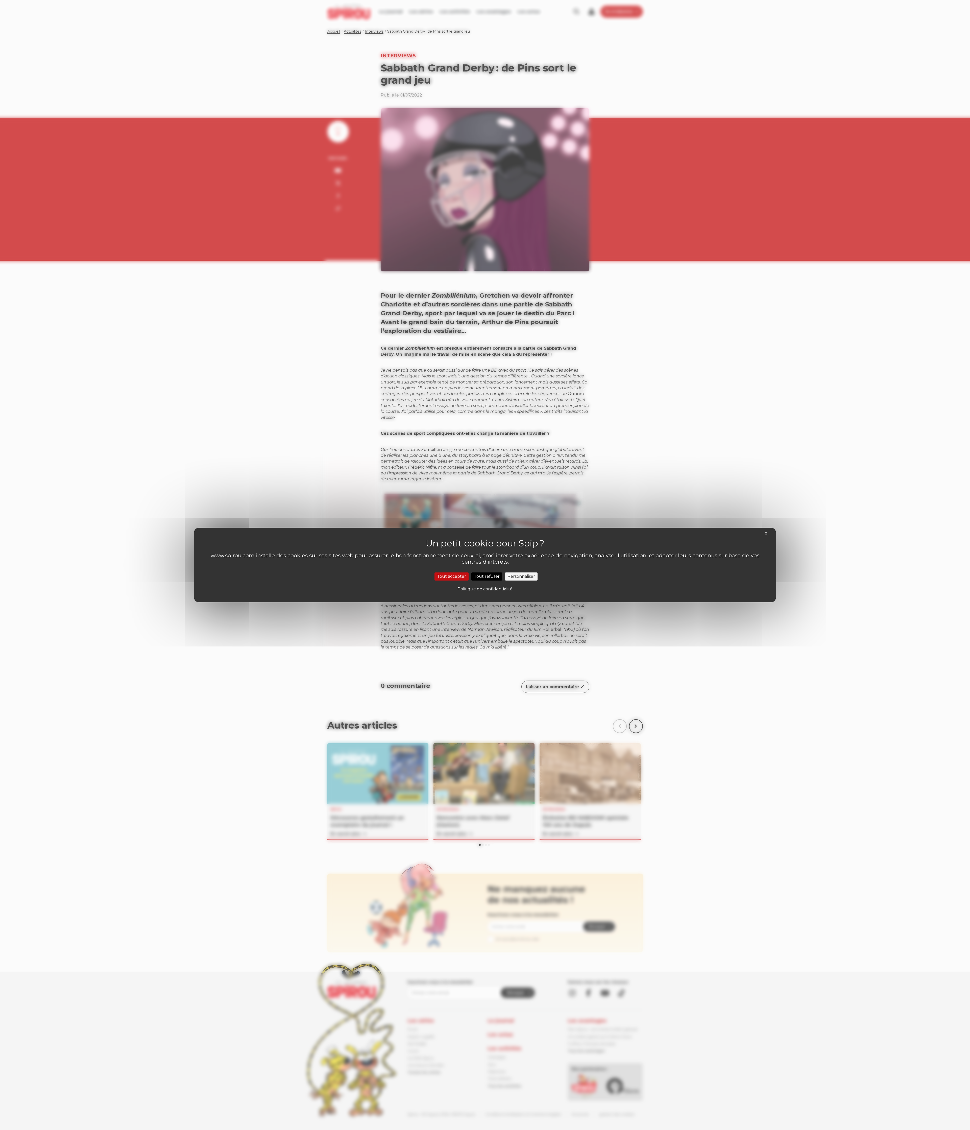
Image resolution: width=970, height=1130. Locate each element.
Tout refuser (487, 576)
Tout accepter (451, 576)
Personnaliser (521, 576)
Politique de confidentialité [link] (485, 589)
